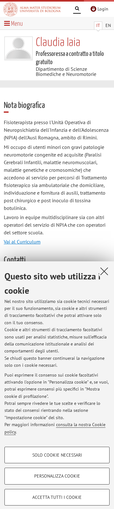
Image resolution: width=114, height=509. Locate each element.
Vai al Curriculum (22, 241)
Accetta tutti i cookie (57, 497)
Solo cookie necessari (57, 455)
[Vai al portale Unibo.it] (32, 9)
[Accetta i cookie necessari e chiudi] (104, 271)
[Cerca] (77, 9)
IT (98, 25)
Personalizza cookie (57, 476)
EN (108, 25)
